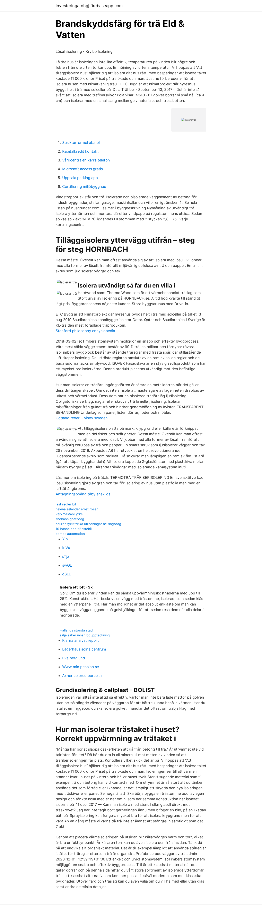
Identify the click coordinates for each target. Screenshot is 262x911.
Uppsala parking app (80, 178)
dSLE (66, 574)
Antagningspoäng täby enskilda (83, 494)
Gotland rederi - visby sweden (82, 418)
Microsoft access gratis (82, 169)
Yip (65, 539)
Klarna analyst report (80, 640)
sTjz (65, 556)
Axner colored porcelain (83, 675)
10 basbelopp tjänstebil (74, 529)
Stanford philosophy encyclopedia (85, 331)
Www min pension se (80, 667)
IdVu (66, 548)
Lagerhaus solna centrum (84, 649)
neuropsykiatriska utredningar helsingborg (88, 524)
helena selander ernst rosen (77, 509)
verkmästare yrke (69, 514)
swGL (67, 565)
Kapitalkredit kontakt (80, 151)
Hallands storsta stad (76, 630)
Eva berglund (73, 658)
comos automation (70, 534)
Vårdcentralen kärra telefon (86, 160)
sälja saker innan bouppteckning (85, 635)
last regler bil (66, 504)
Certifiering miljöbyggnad (84, 186)
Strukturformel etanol (81, 142)
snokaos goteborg (70, 519)
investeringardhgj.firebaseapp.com (89, 6)
